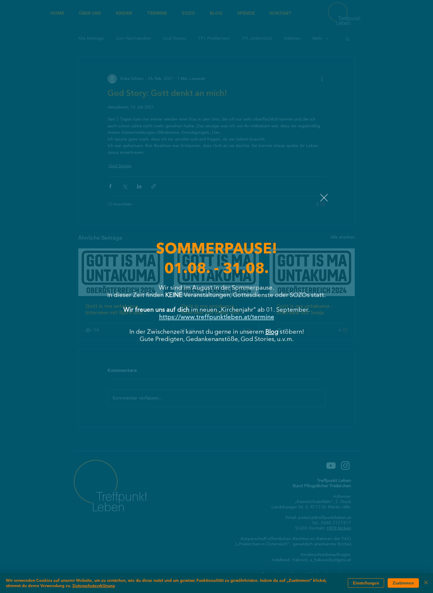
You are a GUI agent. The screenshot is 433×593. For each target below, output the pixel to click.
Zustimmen (403, 583)
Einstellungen (366, 583)
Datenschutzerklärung (93, 585)
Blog (271, 332)
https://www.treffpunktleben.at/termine (216, 317)
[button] (324, 197)
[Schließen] (425, 583)
